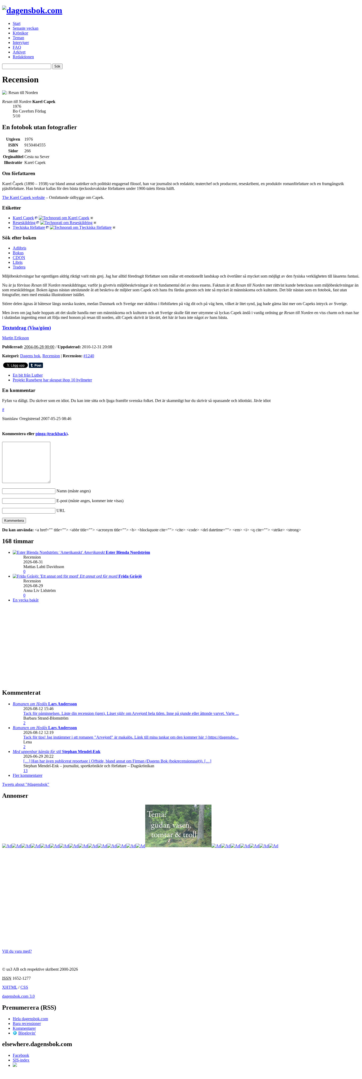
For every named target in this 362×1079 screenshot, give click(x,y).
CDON (19, 257)
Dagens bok (30, 356)
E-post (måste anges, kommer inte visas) (89, 500)
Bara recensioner (27, 1023)
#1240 (88, 356)
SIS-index (21, 1060)
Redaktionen (23, 57)
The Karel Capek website (23, 197)
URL (60, 510)
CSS (24, 987)
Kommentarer (24, 1028)
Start (16, 23)
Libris (18, 262)
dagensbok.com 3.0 (18, 996)
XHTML (9, 987)
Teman (18, 37)
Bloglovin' (27, 1033)
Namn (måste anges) (73, 491)
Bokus (18, 253)
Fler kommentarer (27, 775)
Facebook (21, 1055)
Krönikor (20, 33)
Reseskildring (24, 222)
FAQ (17, 47)
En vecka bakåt (25, 600)
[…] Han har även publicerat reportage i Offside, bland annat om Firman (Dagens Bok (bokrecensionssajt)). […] (117, 761)
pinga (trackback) (52, 433)
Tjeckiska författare (29, 227)
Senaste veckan (25, 28)
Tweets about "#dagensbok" (25, 784)
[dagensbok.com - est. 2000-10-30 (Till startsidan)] (32, 10)
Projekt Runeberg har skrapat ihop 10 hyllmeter (52, 380)
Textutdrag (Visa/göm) (26, 328)
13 (25, 770)
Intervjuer (21, 42)
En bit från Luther (28, 375)
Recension (51, 356)
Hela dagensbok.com (30, 1018)
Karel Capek (23, 218)
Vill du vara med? (17, 951)
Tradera (19, 267)
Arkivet (19, 52)
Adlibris (19, 248)
